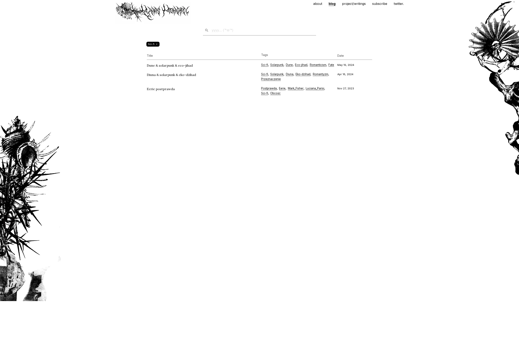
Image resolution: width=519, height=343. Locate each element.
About (317, 4)
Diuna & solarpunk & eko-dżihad (171, 75)
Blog (332, 4)
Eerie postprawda (161, 89)
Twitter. (399, 4)
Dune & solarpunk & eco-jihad (170, 65)
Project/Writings (354, 4)
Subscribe (379, 4)
